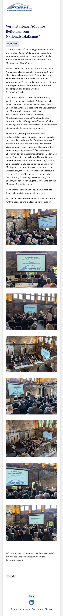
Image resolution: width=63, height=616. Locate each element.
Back (31, 596)
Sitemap (48, 609)
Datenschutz (37, 609)
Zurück (11, 576)
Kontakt (14, 609)
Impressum (25, 609)
